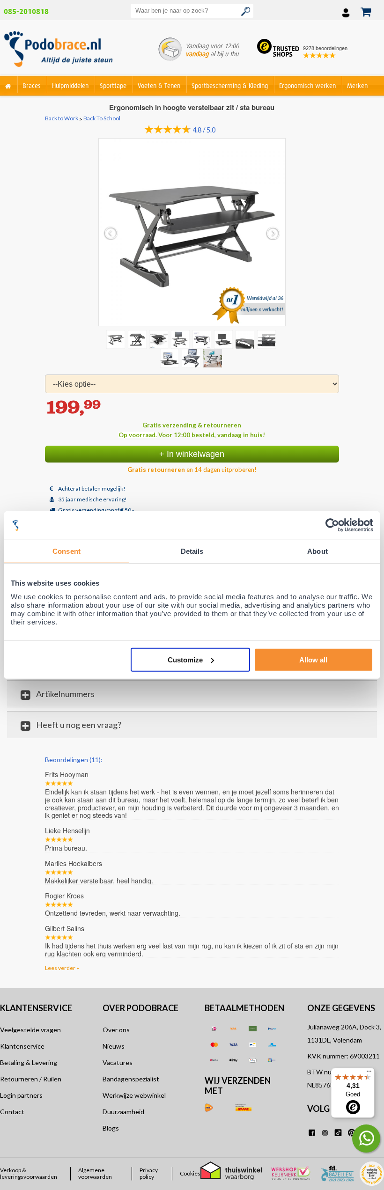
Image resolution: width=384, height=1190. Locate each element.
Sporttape (113, 85)
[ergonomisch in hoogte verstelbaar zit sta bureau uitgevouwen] (267, 339)
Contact (12, 1112)
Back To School (101, 118)
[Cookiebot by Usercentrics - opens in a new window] (332, 525)
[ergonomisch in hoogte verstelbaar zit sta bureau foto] (224, 339)
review (330, 759)
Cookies (190, 1173)
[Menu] (369, 1073)
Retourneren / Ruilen (30, 1079)
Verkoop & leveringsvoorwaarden (28, 1173)
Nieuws (114, 1046)
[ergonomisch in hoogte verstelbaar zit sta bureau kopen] (192, 231)
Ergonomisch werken (307, 85)
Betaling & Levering (28, 1062)
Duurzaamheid (123, 1112)
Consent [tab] (66, 551)
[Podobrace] (8, 84)
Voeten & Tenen (159, 85)
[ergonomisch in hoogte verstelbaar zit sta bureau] (181, 339)
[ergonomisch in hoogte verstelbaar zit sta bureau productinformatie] (202, 339)
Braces (31, 85)
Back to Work (61, 118)
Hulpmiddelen (70, 85)
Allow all (313, 659)
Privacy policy (149, 1173)
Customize (185, 659)
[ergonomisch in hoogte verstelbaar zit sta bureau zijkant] (138, 339)
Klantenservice (22, 1046)
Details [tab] (192, 551)
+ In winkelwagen (191, 454)
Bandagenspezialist (131, 1079)
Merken (357, 85)
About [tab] (317, 551)
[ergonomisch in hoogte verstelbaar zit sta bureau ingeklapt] (246, 339)
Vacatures (118, 1062)
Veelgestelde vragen (30, 1030)
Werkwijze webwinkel (134, 1095)
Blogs (111, 1128)
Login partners (21, 1095)
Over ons (116, 1030)
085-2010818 (26, 11)
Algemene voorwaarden (95, 1173)
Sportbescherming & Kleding (230, 85)
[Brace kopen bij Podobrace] (58, 51)
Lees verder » (62, 967)
